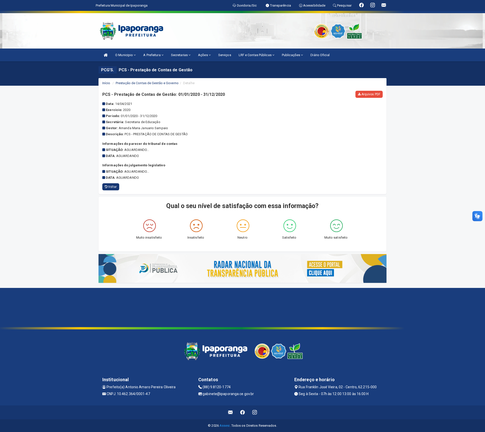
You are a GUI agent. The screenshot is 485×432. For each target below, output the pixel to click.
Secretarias (179, 55)
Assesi (225, 425)
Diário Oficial (319, 55)
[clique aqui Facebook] (242, 412)
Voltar (112, 187)
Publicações (291, 55)
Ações (203, 55)
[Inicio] (105, 55)
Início (106, 83)
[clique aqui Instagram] (254, 412)
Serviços (224, 55)
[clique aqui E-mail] (230, 412)
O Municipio (124, 55)
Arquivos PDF (370, 94)
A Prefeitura (152, 55)
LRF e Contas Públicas (255, 55)
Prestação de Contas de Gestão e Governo (147, 83)
